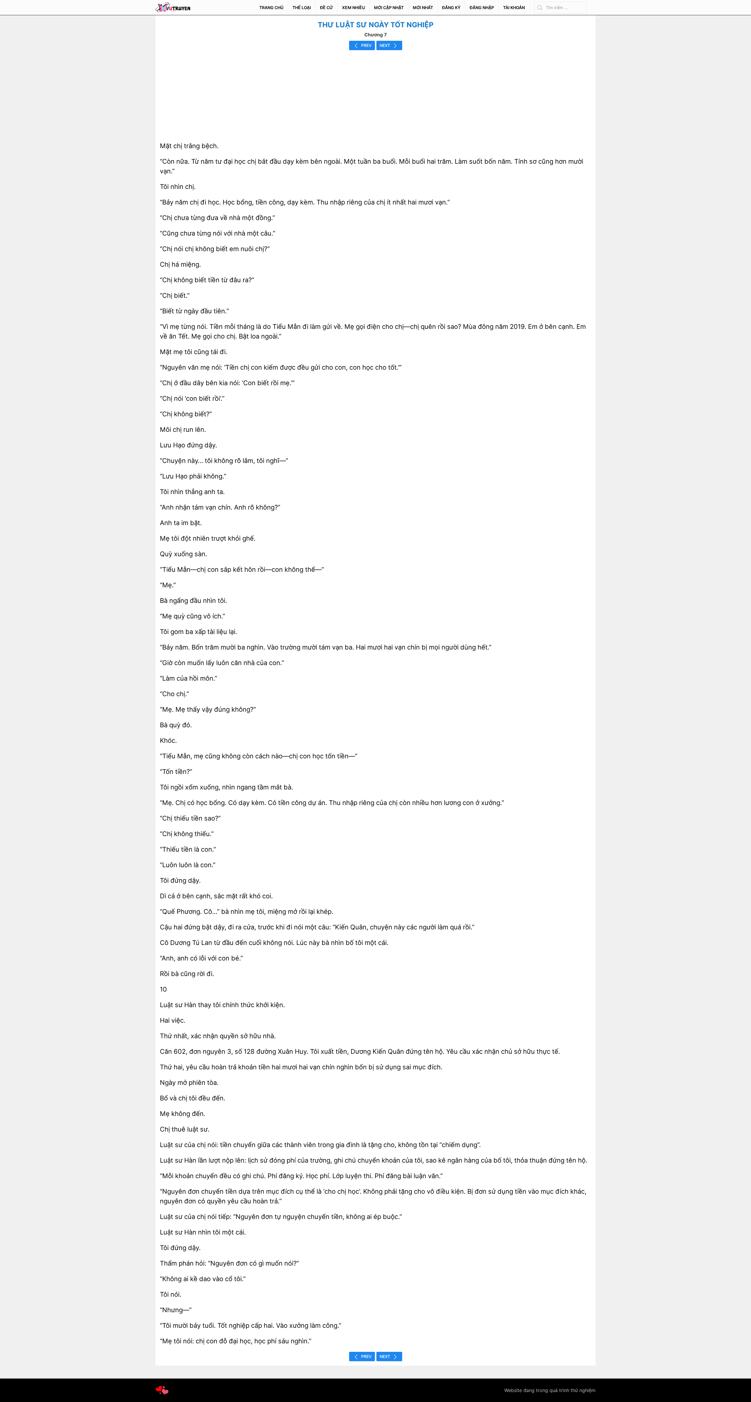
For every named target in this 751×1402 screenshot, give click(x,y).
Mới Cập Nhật (389, 7)
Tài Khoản (514, 7)
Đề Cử (326, 7)
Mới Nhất (423, 7)
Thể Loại (301, 7)
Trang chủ (271, 7)
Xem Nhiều (353, 7)
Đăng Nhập (482, 7)
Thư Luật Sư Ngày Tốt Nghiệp (376, 25)
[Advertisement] (375, 94)
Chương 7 (375, 35)
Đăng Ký (451, 7)
